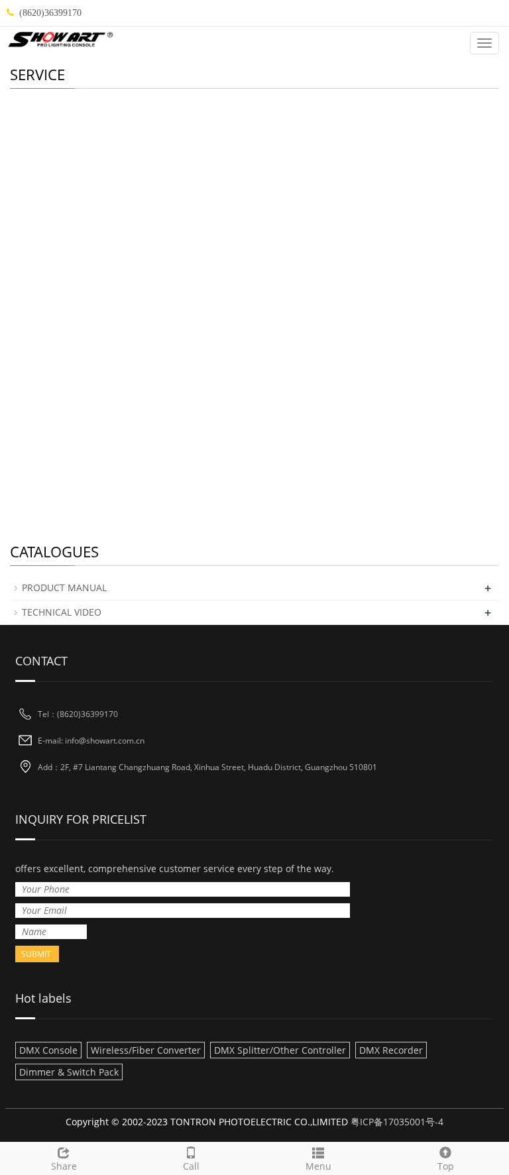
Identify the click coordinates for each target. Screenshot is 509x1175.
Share (64, 1166)
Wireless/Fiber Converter (146, 1050)
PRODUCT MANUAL (64, 587)
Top (445, 1166)
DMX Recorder (391, 1050)
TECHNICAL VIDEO (61, 612)
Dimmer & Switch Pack (69, 1072)
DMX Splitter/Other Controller (280, 1050)
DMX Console (48, 1050)
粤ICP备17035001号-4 (397, 1121)
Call (191, 1166)
